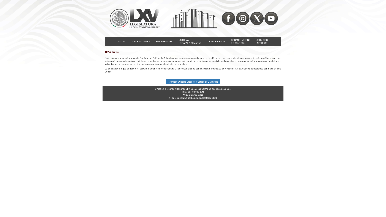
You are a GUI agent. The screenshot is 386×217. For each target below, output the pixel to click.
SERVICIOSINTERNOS (262, 41)
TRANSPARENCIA (216, 41)
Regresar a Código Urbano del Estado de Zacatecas (193, 81)
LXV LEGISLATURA (140, 41)
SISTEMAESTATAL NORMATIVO (190, 41)
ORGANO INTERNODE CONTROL (240, 41)
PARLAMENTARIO (164, 41)
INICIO (121, 41)
